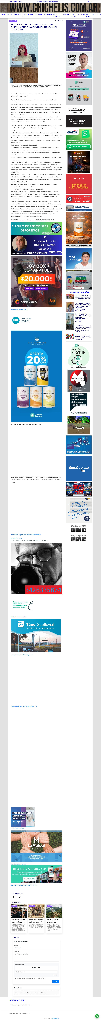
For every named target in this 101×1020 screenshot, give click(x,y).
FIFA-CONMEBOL (57, 15)
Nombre (16, 945)
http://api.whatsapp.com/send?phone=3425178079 (26, 535)
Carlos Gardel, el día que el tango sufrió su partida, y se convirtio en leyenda (36, 921)
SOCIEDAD (38, 14)
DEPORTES (65, 14)
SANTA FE (25, 15)
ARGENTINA (17, 14)
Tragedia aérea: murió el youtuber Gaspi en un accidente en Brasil (53, 921)
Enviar (55, 981)
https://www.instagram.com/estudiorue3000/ (24, 706)
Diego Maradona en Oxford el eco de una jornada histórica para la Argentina (19, 921)
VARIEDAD (81, 14)
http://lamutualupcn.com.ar (18, 864)
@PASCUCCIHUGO (16, 538)
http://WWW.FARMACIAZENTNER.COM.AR (24, 885)
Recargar (55, 975)
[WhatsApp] (91, 1)
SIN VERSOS (88, 15)
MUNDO (95, 14)
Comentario (16, 951)
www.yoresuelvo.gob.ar (17, 828)
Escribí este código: (19, 964)
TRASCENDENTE (6, 14)
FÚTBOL (31, 14)
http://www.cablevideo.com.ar (19, 309)
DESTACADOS (47, 14)
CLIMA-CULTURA (73, 15)
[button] (88, 1)
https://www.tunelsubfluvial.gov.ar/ (21, 655)
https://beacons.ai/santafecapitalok (18, 616)
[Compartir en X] (16, 897)
